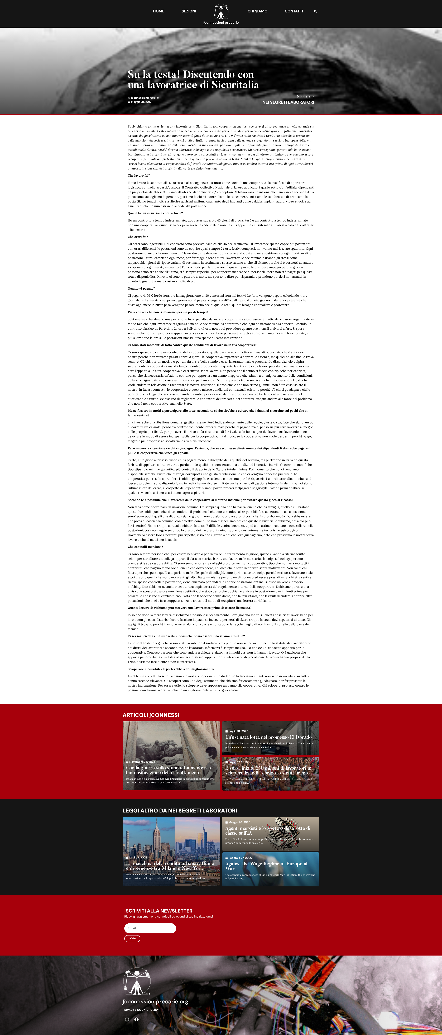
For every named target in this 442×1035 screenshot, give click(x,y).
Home (158, 11)
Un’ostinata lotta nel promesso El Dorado (268, 737)
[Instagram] (127, 1019)
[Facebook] (136, 1019)
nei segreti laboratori (288, 102)
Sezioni (189, 11)
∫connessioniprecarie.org (155, 1001)
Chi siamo (257, 11)
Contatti (294, 11)
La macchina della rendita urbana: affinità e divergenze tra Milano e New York (170, 866)
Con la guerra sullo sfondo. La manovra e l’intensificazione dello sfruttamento (169, 770)
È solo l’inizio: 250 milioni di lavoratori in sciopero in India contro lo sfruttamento (268, 771)
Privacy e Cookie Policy (141, 1010)
